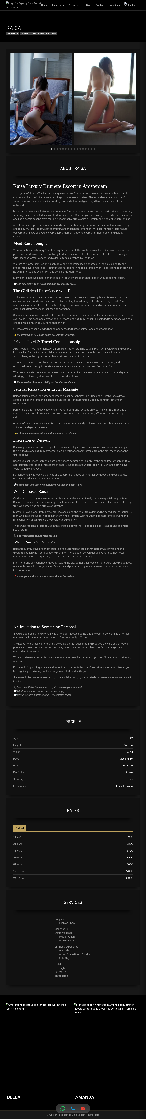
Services (73, 5)
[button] (63, 5)
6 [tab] (66, 147)
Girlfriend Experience (66, 946)
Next (129, 98)
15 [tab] (91, 147)
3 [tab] (57, 147)
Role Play (64, 958)
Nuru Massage (67, 940)
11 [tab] (80, 147)
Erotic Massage (41, 33)
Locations (114, 5)
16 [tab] (94, 147)
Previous (16, 98)
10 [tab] (77, 147)
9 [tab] (74, 147)
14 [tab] (88, 147)
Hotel (58, 964)
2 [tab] (54, 147)
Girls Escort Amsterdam (86, 1114)
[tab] (19, 828)
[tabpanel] (41, 99)
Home (44, 5)
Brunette (13, 33)
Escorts (56, 5)
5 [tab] (63, 147)
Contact (100, 5)
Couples (25, 33)
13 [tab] (85, 147)
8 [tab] (71, 147)
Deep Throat (66, 950)
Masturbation (67, 936)
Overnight (60, 968)
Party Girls (60, 971)
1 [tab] (51, 147)
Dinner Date (61, 928)
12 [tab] (83, 147)
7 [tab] (69, 147)
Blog (88, 5)
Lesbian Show (67, 922)
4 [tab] (60, 147)
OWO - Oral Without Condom (75, 954)
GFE (54, 33)
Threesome (61, 975)
